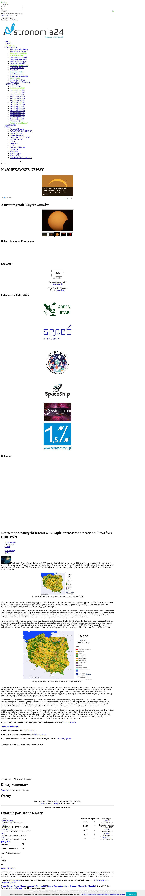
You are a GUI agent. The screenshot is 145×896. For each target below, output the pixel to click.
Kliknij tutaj (4, 15)
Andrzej (107, 829)
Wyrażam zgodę (131, 894)
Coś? (3, 838)
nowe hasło (61, 290)
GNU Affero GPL (97, 880)
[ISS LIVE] (9, 842)
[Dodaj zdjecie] (7, 842)
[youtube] (5, 842)
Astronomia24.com (14, 888)
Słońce (4, 825)
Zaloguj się (5, 790)
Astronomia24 (10, 543)
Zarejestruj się (58, 284)
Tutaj (15, 20)
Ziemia (7, 547)
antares (106, 833)
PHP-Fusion (15, 880)
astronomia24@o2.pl (8, 868)
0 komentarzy (10, 551)
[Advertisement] (18, 494)
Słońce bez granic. (8, 821)
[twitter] (3, 842)
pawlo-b (107, 821)
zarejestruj (54, 803)
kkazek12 (106, 838)
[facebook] (1, 842)
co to (3, 833)
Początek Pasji (7, 829)
